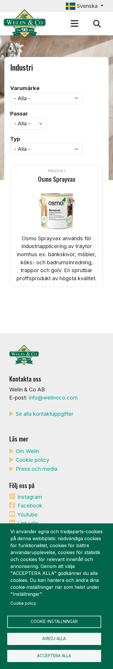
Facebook (29, 505)
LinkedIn (27, 523)
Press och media (36, 468)
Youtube (27, 514)
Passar (19, 113)
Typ (15, 138)
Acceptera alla (54, 655)
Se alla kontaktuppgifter (45, 413)
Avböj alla (54, 638)
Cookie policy (32, 460)
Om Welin (27, 451)
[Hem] (26, 23)
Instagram (29, 497)
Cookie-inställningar (54, 621)
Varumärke (24, 88)
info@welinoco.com (53, 397)
